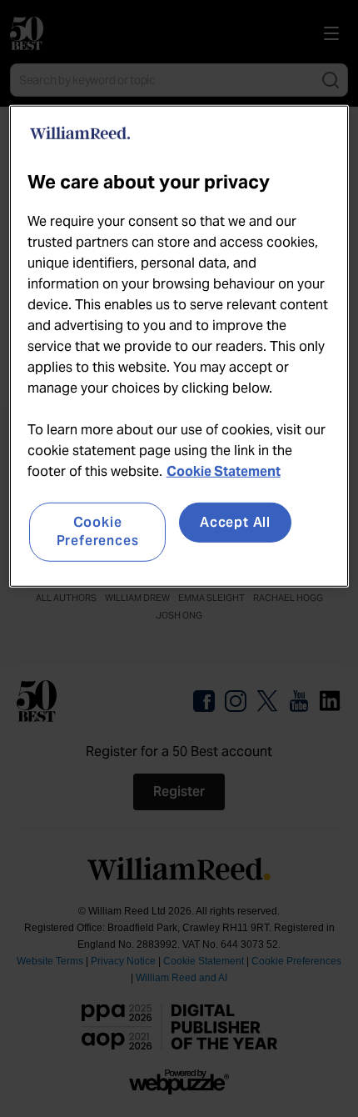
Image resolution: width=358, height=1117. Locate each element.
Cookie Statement (224, 471)
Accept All (235, 522)
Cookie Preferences (98, 531)
